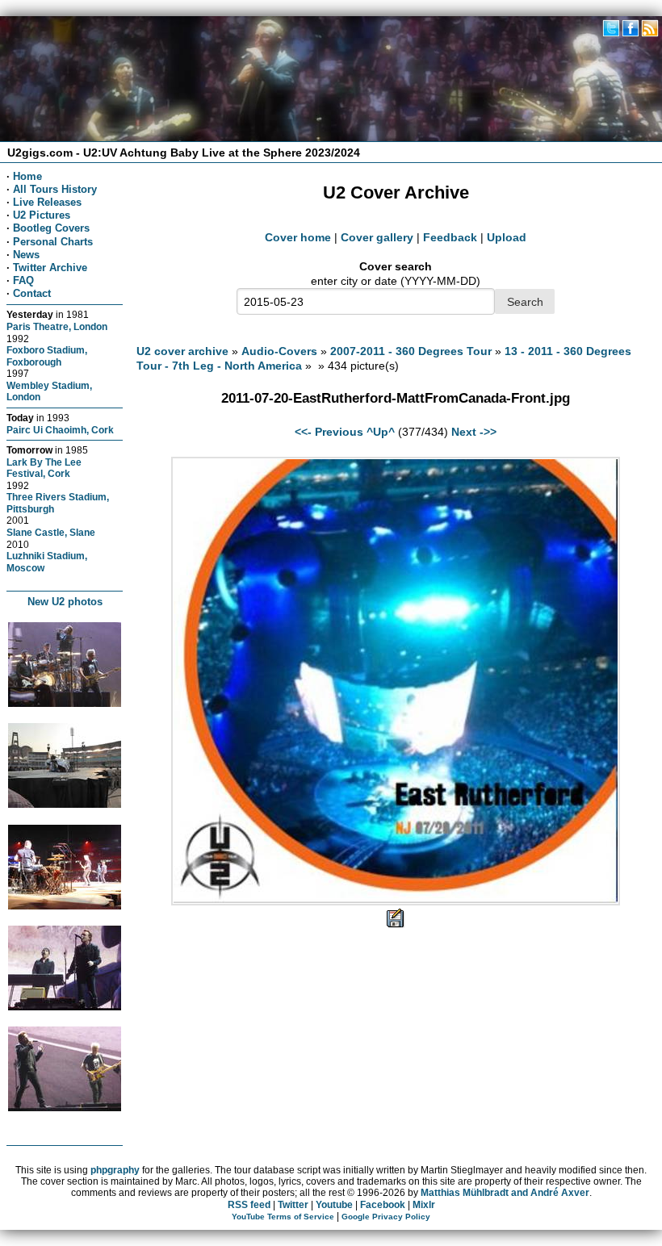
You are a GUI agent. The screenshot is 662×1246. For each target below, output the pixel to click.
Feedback (450, 237)
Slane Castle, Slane (50, 532)
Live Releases (47, 202)
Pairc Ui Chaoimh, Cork (60, 429)
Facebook (382, 1205)
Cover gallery (377, 237)
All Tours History (55, 189)
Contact (32, 293)
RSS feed (249, 1205)
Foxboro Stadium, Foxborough (46, 356)
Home (27, 176)
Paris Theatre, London (56, 326)
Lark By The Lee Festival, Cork (44, 468)
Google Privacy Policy (385, 1216)
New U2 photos (65, 602)
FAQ (23, 280)
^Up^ (381, 431)
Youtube (334, 1205)
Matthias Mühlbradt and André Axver (505, 1193)
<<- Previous (329, 431)
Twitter (293, 1205)
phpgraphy (115, 1170)
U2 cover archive (182, 351)
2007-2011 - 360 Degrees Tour (411, 351)
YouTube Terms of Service (283, 1216)
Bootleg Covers (51, 228)
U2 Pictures (41, 215)
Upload (506, 237)
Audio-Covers (279, 351)
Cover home (298, 237)
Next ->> (474, 431)
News (26, 255)
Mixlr (424, 1205)
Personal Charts (53, 242)
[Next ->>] (395, 901)
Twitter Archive (50, 267)
